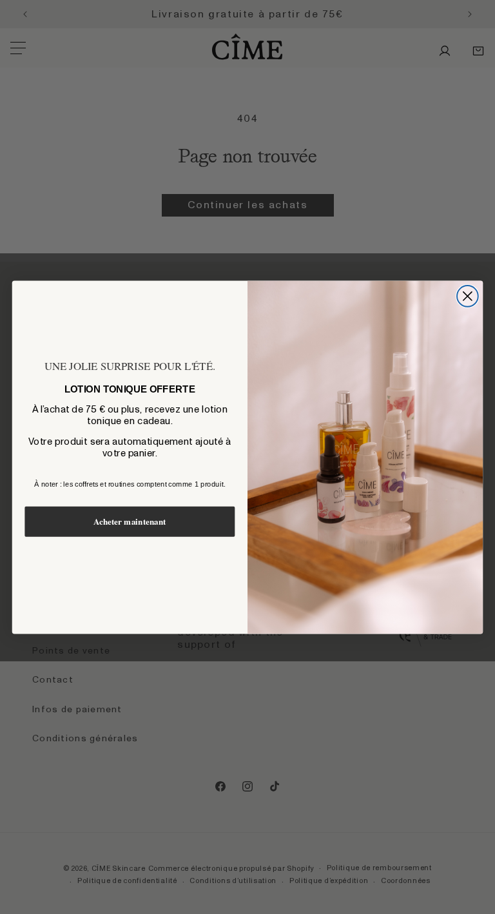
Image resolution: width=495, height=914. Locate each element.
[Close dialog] (467, 296)
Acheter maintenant (129, 521)
